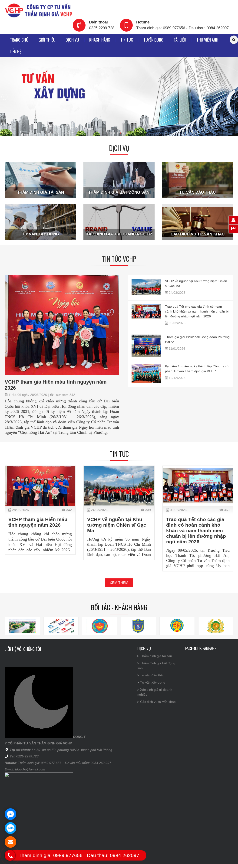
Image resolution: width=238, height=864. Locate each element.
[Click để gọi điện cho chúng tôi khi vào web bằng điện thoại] (10, 855)
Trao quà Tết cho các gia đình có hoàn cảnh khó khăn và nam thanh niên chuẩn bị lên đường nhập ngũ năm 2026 (196, 311)
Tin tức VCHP (119, 259)
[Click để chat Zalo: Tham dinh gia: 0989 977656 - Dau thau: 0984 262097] (10, 828)
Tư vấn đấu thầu (152, 675)
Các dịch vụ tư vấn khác (157, 702)
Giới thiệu (47, 39)
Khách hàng (99, 39)
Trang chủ (19, 39)
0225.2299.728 (101, 28)
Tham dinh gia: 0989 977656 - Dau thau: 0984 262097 (182, 28)
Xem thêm (119, 583)
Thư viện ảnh (207, 39)
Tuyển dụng (153, 39)
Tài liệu (180, 39)
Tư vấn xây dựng (152, 682)
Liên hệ (15, 51)
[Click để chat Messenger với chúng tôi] (10, 814)
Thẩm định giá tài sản (156, 656)
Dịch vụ (72, 39)
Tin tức (126, 39)
